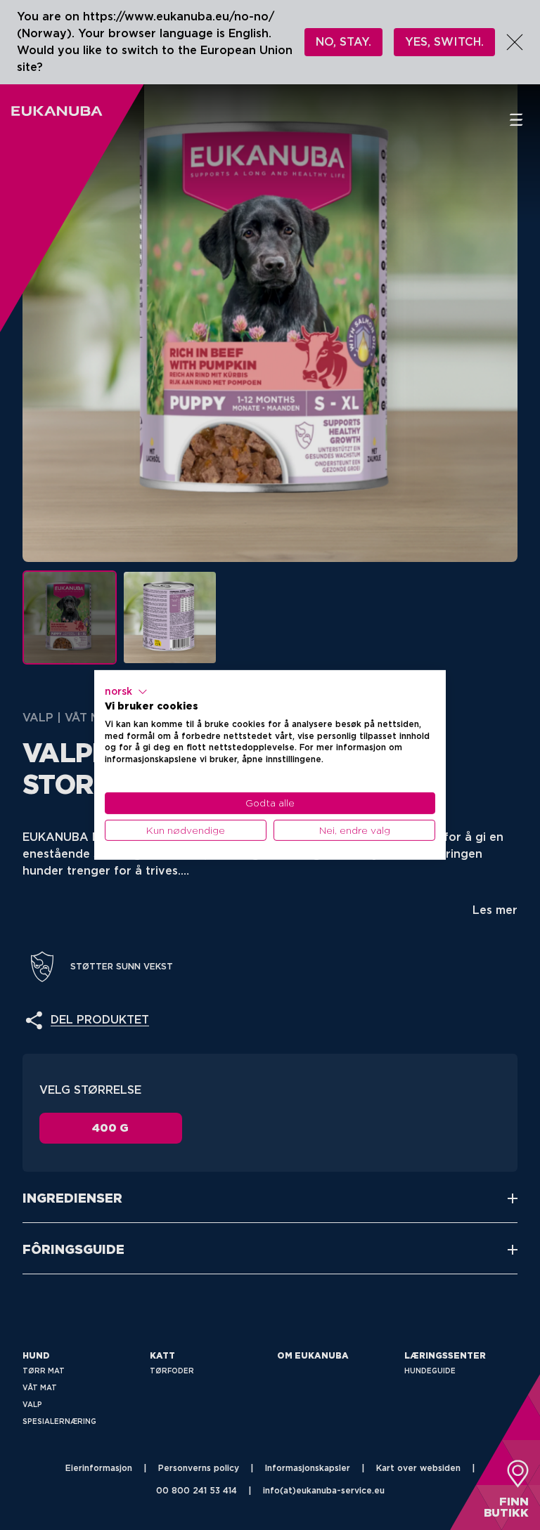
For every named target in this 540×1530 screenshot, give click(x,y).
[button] (126, 692)
